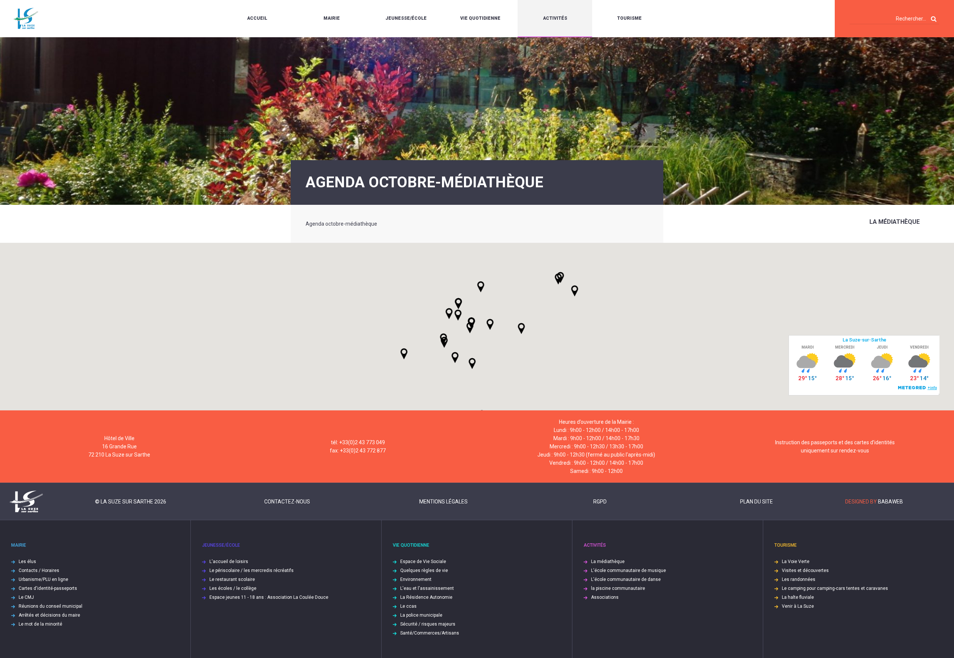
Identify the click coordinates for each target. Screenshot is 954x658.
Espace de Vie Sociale (423, 561)
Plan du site (756, 502)
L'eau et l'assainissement (427, 588)
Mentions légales (443, 502)
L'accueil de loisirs (228, 561)
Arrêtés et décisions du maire (49, 615)
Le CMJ (26, 597)
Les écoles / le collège (232, 588)
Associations (605, 597)
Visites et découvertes (805, 570)
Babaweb (890, 502)
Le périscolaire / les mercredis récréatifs (251, 570)
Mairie (331, 18)
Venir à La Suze (798, 606)
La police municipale (421, 615)
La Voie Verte (795, 561)
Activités (555, 18)
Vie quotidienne (480, 18)
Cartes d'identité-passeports (48, 588)
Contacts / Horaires (39, 570)
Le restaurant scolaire (232, 579)
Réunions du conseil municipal (50, 606)
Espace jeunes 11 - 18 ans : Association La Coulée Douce (268, 597)
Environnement (416, 579)
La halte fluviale (798, 597)
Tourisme (629, 18)
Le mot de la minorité (40, 624)
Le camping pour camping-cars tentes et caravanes (835, 588)
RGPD (600, 502)
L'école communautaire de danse (626, 579)
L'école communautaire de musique (628, 570)
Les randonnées (798, 579)
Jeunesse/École (406, 18)
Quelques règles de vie (424, 570)
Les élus (27, 561)
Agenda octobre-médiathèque (341, 224)
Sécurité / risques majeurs (427, 624)
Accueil (257, 18)
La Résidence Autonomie (426, 597)
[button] (490, 324)
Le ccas (408, 606)
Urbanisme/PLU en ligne (43, 579)
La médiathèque (894, 221)
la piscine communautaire (618, 588)
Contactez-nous (287, 502)
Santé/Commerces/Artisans (429, 633)
